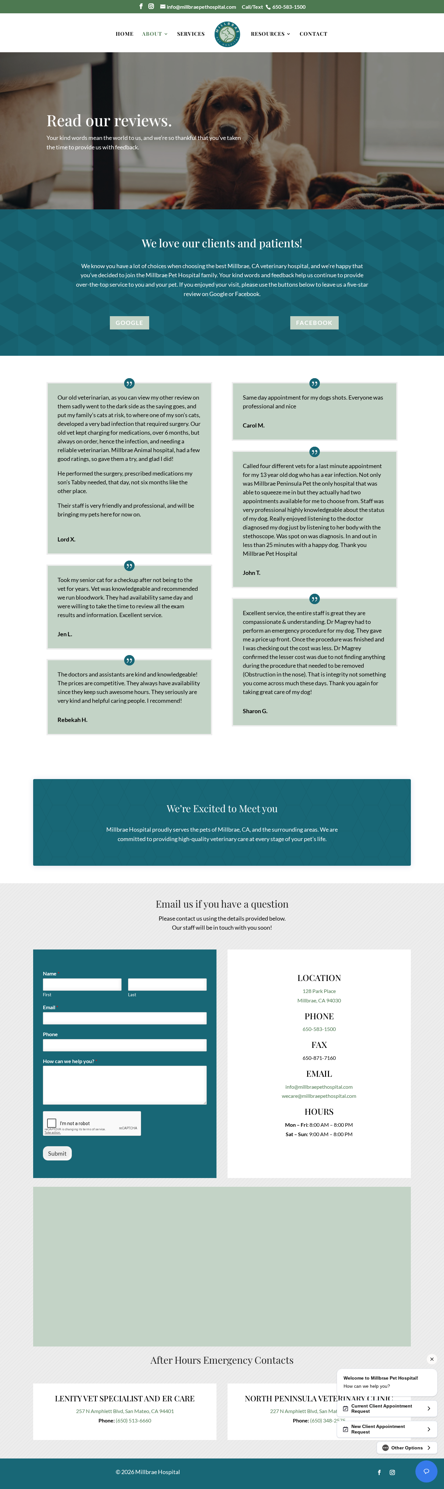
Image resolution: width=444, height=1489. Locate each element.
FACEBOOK (314, 322)
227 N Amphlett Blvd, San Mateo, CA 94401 (319, 1411)
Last (132, 994)
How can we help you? (70, 1061)
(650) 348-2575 (328, 1420)
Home (125, 34)
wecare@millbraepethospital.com (319, 1096)
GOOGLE (129, 322)
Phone (50, 1034)
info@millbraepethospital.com (319, 1087)
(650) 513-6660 (133, 1420)
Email (50, 1007)
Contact (314, 34)
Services (191, 34)
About (152, 34)
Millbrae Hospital (128, 829)
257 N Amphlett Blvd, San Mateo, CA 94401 (125, 1411)
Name (51, 973)
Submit (57, 1153)
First (47, 994)
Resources (268, 34)
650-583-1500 (319, 1029)
